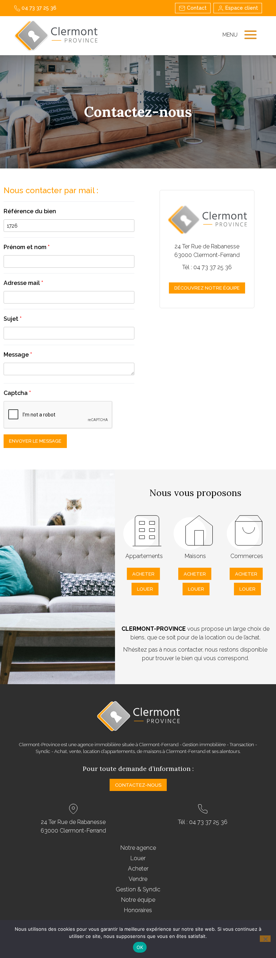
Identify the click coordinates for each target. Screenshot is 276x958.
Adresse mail (23, 283)
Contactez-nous (138, 785)
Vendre (138, 879)
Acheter (143, 574)
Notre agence (138, 847)
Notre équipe (138, 899)
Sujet (13, 318)
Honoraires (138, 910)
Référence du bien (30, 211)
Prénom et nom (27, 247)
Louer (145, 589)
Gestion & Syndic (138, 889)
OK (140, 947)
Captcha (17, 393)
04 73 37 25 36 (38, 8)
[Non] (265, 938)
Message (18, 354)
